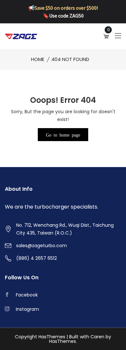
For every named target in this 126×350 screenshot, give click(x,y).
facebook (27, 295)
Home (37, 59)
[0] (107, 36)
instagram (27, 309)
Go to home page (63, 134)
